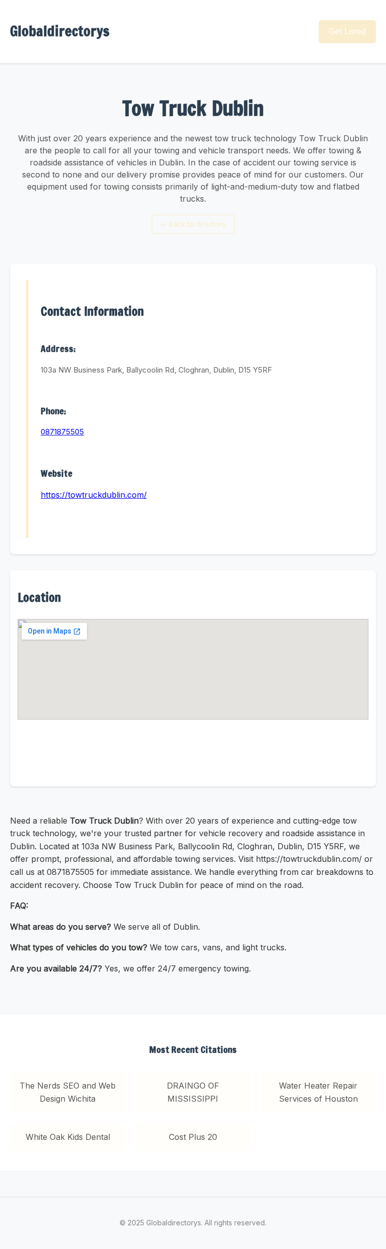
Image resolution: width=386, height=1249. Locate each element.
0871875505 (62, 431)
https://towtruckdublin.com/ (94, 495)
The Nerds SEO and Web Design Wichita (68, 1092)
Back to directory (193, 224)
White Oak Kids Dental (68, 1137)
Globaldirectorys (60, 31)
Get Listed (347, 31)
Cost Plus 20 (193, 1137)
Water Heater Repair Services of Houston (318, 1092)
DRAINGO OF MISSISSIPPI (193, 1092)
